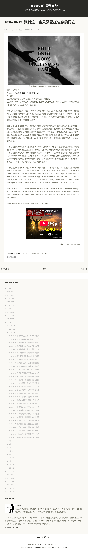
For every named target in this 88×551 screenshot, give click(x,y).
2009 (9, 492)
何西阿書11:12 (20, 93)
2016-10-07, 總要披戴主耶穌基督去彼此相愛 (24, 417)
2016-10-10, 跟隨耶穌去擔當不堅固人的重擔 (24, 407)
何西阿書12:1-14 (32, 93)
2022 (9, 302)
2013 (9, 478)
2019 (9, 312)
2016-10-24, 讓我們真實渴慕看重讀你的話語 (24, 359)
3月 (10, 461)
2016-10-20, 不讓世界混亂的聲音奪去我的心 (24, 373)
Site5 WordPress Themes (34, 547)
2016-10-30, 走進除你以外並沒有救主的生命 (24, 339)
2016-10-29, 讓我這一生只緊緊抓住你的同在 (39, 22)
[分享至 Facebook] (15, 257)
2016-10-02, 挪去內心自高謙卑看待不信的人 (24, 434)
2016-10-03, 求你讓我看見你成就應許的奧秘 (24, 431)
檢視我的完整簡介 (11, 528)
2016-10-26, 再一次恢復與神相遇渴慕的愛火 (24, 353)
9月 (10, 441)
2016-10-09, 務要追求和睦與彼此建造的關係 (24, 410)
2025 (9, 292)
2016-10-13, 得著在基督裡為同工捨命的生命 (24, 397)
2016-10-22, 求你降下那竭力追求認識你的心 (24, 366)
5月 (10, 454)
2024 (9, 295)
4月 (10, 458)
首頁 (44, 269)
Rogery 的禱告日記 (44, 5)
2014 (9, 475)
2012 (9, 481)
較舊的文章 (83, 269)
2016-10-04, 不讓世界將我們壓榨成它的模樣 (24, 427)
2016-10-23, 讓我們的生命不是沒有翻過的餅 (24, 363)
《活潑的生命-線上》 (15, 253)
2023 (9, 298)
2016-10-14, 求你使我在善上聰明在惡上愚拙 (24, 393)
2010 (9, 488)
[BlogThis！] (10, 257)
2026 (9, 288)
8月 (10, 444)
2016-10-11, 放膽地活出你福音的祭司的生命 (24, 403)
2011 (9, 485)
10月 (11, 332)
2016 (9, 322)
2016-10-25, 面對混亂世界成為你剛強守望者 (24, 356)
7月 (10, 448)
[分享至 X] (12, 257)
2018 (9, 315)
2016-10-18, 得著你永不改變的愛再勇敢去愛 (24, 380)
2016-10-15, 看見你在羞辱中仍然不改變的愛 (24, 390)
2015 (9, 471)
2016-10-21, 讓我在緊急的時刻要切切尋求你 (24, 370)
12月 (11, 326)
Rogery (19, 505)
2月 (10, 464)
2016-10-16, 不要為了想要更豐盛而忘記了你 (24, 387)
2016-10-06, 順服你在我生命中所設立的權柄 (24, 420)
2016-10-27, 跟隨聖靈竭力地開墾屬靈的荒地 (24, 349)
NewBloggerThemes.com (59, 547)
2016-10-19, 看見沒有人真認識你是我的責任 (24, 376)
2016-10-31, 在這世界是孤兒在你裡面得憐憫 (24, 336)
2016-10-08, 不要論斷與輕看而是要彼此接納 (24, 414)
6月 (10, 451)
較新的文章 (5, 269)
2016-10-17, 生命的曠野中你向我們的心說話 (24, 383)
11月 (11, 329)
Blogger (58, 544)
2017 (9, 319)
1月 (10, 468)
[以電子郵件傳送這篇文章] (8, 257)
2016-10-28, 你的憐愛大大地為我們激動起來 (24, 346)
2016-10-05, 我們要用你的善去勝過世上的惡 (24, 424)
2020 (9, 309)
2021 (9, 305)
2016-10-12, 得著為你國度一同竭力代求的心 (24, 400)
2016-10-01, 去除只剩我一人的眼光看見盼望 (24, 437)
